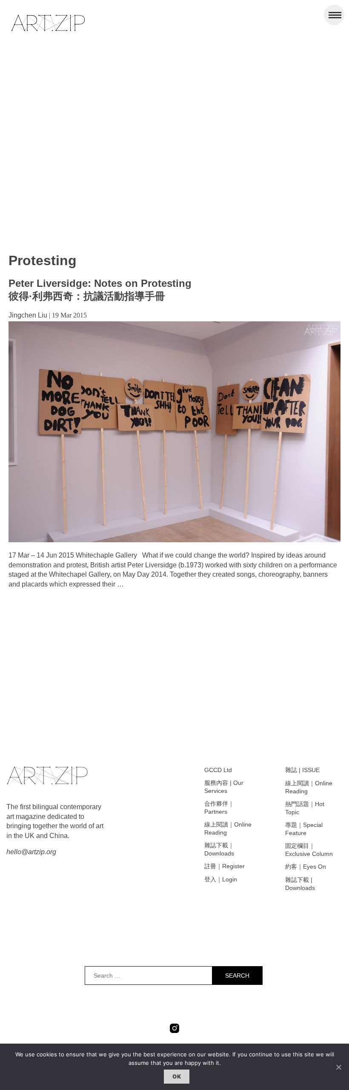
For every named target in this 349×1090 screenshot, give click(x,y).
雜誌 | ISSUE (302, 770)
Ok (176, 1076)
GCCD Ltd (218, 770)
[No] (338, 1067)
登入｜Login (220, 879)
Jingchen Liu (28, 315)
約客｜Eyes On (305, 866)
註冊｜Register (224, 866)
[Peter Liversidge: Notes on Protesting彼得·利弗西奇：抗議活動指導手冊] (174, 540)
